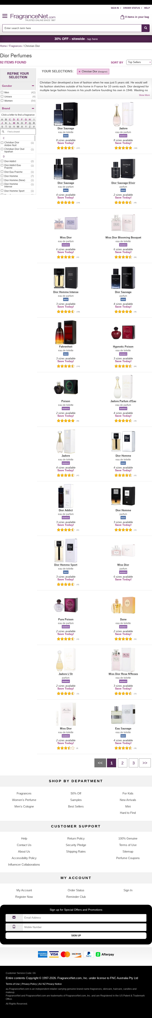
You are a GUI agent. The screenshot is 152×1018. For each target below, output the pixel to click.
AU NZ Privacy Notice (50, 984)
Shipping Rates (76, 851)
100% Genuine (127, 838)
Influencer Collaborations (24, 864)
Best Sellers (76, 806)
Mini (128, 806)
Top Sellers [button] (134, 62)
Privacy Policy (29, 984)
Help (147, 8)
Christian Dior (94, 71)
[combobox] (76, 28)
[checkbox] (18, 92)
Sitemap (128, 851)
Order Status (131, 8)
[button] (6, 16)
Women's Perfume (24, 800)
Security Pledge (76, 845)
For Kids (128, 793)
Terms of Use (128, 845)
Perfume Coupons (128, 858)
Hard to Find (128, 812)
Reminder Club (76, 896)
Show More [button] (144, 95)
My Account (24, 890)
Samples (76, 800)
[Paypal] (89, 954)
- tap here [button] (76, 39)
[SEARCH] (146, 28)
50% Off (76, 793)
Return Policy (76, 838)
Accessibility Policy (24, 858)
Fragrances (16, 45)
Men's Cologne (24, 806)
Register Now (24, 896)
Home (3, 45)
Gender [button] (7, 85)
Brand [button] (6, 108)
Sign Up (76, 935)
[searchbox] (72, 28)
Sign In (115, 8)
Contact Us (24, 845)
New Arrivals (128, 800)
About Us (24, 851)
